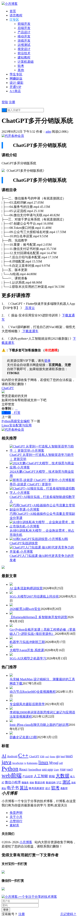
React (23, 769)
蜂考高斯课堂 (36, 788)
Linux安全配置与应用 (17, 425)
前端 (52, 776)
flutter (52, 756)
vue (63, 769)
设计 (47, 788)
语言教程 (16, 15)
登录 (47, 360)
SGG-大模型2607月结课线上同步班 (34, 596)
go (58, 756)
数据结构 (51, 782)
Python (10, 768)
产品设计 (24, 32)
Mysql (53, 763)
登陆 (5, 102)
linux (43, 762)
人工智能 (41, 776)
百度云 (29, 308)
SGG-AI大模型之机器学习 (28, 658)
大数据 (62, 775)
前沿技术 (24, 53)
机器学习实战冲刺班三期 (27, 642)
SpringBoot (34, 769)
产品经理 (27, 776)
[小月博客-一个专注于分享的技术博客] (29, 896)
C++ (23, 755)
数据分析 (40, 782)
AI (4, 755)
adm (48, 131)
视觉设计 (24, 49)
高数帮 (64, 788)
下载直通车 (30, 331)
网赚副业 (16, 78)
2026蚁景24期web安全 (25, 609)
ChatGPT (8, 388)
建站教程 (24, 57)
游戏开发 (24, 40)
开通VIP (15, 87)
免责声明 (16, 812)
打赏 (16, 412)
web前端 (12, 776)
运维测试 (24, 44)
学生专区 (16, 74)
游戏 (73, 782)
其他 (21, 70)
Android (12, 756)
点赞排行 (16, 821)
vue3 (69, 769)
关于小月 (16, 817)
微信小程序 (13, 782)
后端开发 (24, 28)
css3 (47, 756)
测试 (66, 782)
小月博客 (25, 842)
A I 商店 (15, 91)
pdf (61, 763)
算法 (24, 787)
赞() (6, 412)
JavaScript (17, 762)
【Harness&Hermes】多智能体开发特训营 (38, 617)
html (63, 756)
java (6, 762)
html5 (69, 756)
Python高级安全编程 (16, 421)
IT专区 (14, 19)
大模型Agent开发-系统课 (27, 650)
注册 (12, 102)
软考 (21, 66)
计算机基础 (26, 61)
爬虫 (4, 788)
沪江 (59, 782)
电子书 (13, 788)
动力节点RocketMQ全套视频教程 (33, 691)
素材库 (14, 825)
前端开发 (24, 23)
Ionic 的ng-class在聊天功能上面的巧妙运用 (39, 724)
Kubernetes (32, 763)
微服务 (25, 782)
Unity (56, 769)
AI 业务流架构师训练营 (26, 588)
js (25, 763)
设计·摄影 (16, 82)
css (42, 756)
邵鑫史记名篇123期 (23, 737)
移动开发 (24, 36)
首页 (13, 11)
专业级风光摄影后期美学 (27, 704)
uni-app (47, 769)
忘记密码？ (68, 914)
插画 (32, 783)
